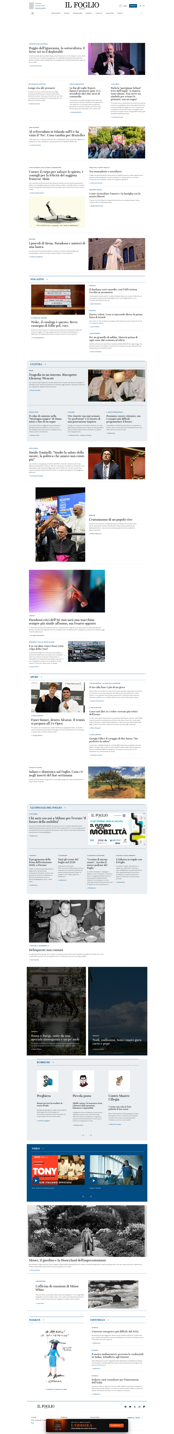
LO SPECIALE (116, 1425)
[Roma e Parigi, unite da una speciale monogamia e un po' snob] (56, 1011)
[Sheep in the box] (116, 1170)
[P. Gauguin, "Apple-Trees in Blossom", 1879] (116, 782)
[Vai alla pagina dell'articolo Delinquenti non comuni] (67, 921)
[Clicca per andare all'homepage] (46, 1407)
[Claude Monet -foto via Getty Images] (87, 1228)
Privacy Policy (95, 1417)
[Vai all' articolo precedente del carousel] (83, 1135)
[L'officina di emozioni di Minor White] (113, 1294)
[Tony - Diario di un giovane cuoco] (58, 1170)
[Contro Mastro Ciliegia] (119, 1081)
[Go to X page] (135, 1407)
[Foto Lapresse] (116, 142)
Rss (32, 1423)
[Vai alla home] (82, 5)
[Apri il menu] (32, 13)
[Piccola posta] (83, 1081)
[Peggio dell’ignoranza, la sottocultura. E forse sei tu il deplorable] (116, 59)
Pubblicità (64, 1417)
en (143, 6)
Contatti (33, 1417)
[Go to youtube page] (130, 1407)
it (140, 6)
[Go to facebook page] (125, 1407)
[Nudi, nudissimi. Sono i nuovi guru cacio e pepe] (117, 1011)
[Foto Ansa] (116, 463)
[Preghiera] (47, 1081)
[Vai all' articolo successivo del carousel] (90, 1135)
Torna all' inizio (133, 1418)
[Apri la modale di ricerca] (141, 13)
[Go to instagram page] (139, 1407)
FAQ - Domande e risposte (39, 1420)
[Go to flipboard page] (144, 1407)
